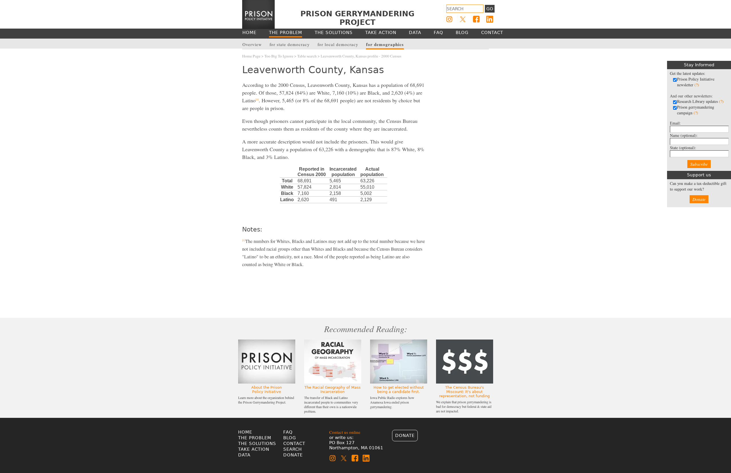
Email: (675, 123)
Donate (699, 199)
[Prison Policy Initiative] (258, 14)
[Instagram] (449, 19)
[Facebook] (476, 19)
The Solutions (257, 443)
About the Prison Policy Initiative (266, 389)
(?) (696, 84)
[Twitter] (462, 19)
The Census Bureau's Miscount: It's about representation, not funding (464, 391)
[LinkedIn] (489, 19)
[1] (257, 99)
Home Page (251, 56)
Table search (307, 56)
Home (245, 432)
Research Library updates (700, 101)
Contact (294, 443)
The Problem (254, 437)
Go (489, 8)
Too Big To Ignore (278, 56)
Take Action (253, 449)
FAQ (288, 432)
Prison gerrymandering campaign (695, 109)
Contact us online (344, 432)
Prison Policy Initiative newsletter (695, 81)
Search (292, 449)
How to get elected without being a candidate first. (398, 389)
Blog (289, 437)
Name (684, 135)
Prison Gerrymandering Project (357, 18)
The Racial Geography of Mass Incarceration (332, 389)
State (683, 147)
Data (244, 455)
